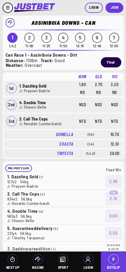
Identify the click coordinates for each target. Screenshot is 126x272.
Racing (38, 267)
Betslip (113, 263)
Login (94, 7)
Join (114, 7)
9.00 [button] (113, 215)
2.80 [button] (113, 181)
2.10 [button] (114, 198)
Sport (63, 267)
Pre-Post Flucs (18, 168)
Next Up (12, 267)
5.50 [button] (113, 233)
